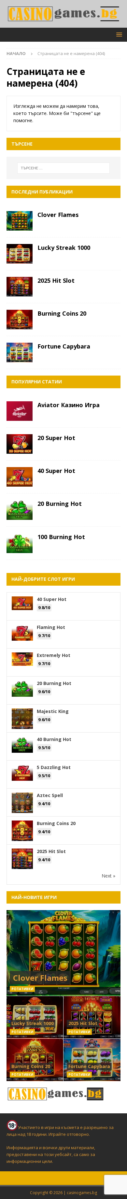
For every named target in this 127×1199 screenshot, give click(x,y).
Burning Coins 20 (61, 313)
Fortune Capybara (63, 346)
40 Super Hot (56, 471)
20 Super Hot (56, 438)
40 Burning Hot (54, 739)
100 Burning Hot (61, 537)
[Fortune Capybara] (20, 352)
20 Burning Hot (59, 503)
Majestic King (53, 711)
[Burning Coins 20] (20, 319)
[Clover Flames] (20, 221)
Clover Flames (57, 215)
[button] (118, 34)
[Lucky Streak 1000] (20, 254)
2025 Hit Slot (56, 280)
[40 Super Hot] (20, 477)
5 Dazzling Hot (54, 767)
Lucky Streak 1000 (63, 247)
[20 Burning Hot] (20, 510)
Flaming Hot (51, 627)
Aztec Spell (50, 795)
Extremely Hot (53, 655)
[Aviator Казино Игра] (20, 411)
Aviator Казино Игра (68, 405)
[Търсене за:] (63, 168)
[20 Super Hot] (20, 444)
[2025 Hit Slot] (20, 286)
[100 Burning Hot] (20, 543)
